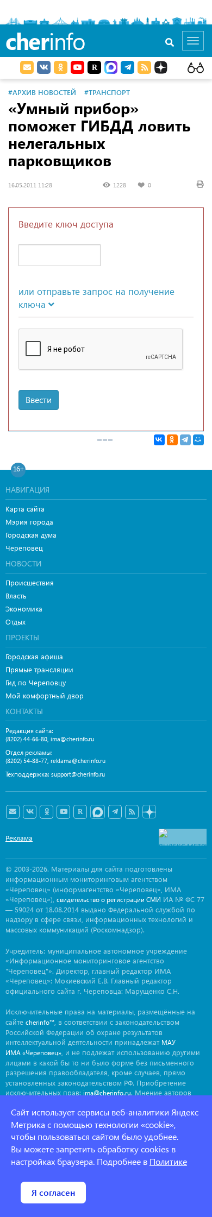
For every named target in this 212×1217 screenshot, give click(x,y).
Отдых (15, 621)
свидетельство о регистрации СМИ (109, 900)
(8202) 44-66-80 (26, 738)
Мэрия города (29, 521)
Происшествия (29, 582)
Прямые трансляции (39, 669)
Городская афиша (34, 656)
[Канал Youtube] (77, 67)
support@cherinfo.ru (78, 774)
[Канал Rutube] (94, 67)
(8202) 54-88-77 (26, 760)
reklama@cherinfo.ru (78, 760)
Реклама (19, 837)
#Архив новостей (42, 92)
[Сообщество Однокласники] (60, 67)
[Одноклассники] (172, 439)
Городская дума (31, 534)
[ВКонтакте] (159, 439)
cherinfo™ (40, 1022)
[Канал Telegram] (115, 812)
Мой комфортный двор (44, 695)
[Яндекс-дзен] (148, 812)
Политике (168, 1161)
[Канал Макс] (110, 68)
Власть (16, 595)
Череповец (24, 547)
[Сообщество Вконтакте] (29, 812)
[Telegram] (185, 439)
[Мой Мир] (198, 439)
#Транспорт (107, 92)
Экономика (23, 608)
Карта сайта (25, 508)
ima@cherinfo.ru (72, 738)
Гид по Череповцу (35, 682)
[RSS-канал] (132, 812)
